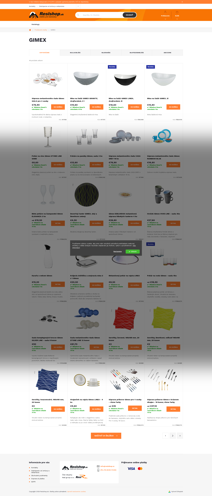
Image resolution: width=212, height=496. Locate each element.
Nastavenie (118, 251)
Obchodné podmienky (39, 475)
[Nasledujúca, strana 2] (173, 436)
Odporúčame (44, 52)
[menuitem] (35, 24)
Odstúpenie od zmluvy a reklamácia (51, 6)
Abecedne (167, 52)
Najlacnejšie (75, 52)
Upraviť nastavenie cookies (76, 491)
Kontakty (32, 6)
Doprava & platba (37, 478)
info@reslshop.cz (107, 466)
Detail (58, 223)
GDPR (33, 482)
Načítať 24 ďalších (104, 436)
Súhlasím (134, 251)
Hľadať (129, 15)
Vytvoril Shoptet (177, 491)
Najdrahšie (106, 52)
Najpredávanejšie (137, 52)
